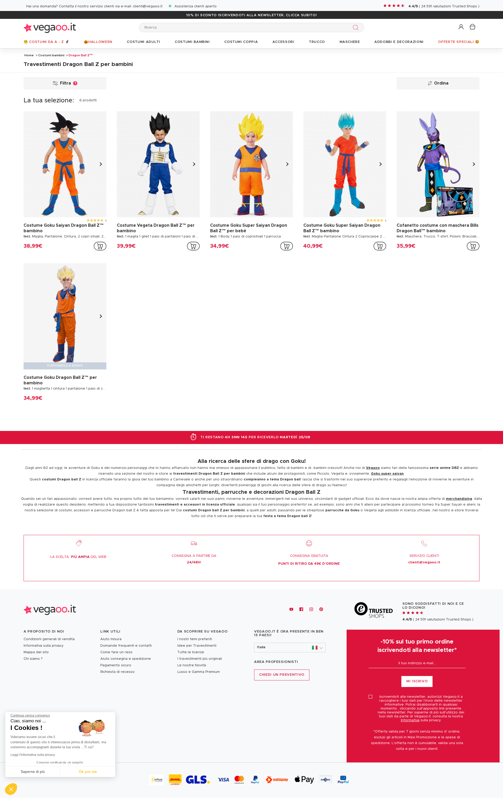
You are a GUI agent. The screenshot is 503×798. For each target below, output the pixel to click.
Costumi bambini (51, 55)
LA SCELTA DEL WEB (78, 557)
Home (29, 55)
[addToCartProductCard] (100, 246)
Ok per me (88, 771)
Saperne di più (33, 771)
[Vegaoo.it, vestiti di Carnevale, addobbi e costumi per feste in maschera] (50, 27)
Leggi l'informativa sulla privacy (32, 755)
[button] (461, 27)
